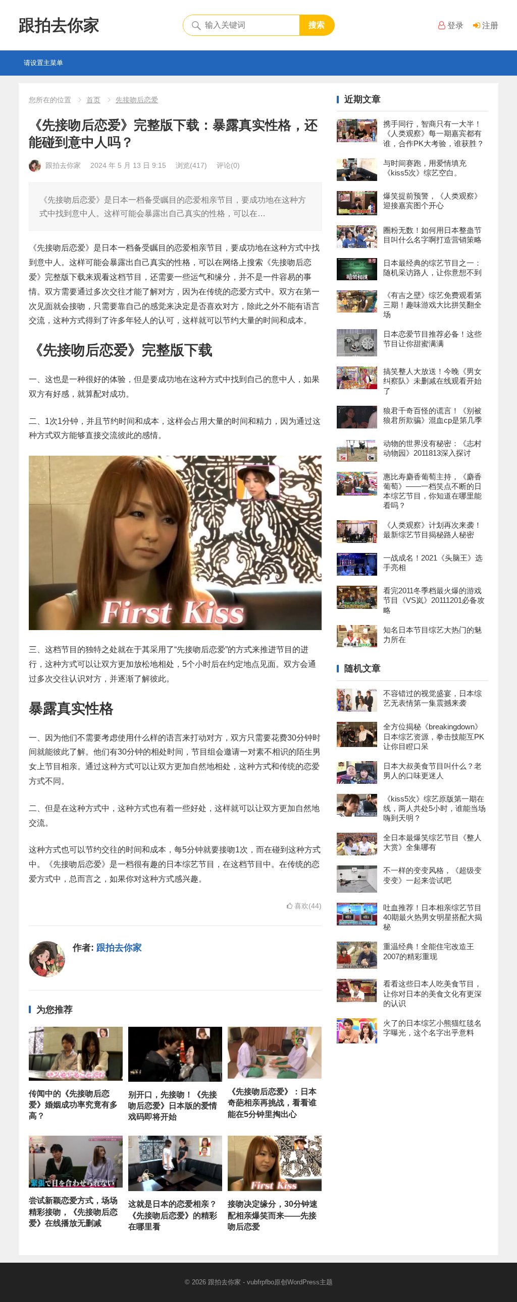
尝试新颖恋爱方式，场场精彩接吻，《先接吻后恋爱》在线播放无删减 (73, 1211)
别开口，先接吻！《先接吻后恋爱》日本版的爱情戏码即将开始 (172, 1106)
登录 (454, 25)
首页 (93, 100)
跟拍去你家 (59, 25)
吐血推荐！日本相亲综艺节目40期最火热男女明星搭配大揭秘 (432, 917)
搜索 (316, 25)
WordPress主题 (310, 1282)
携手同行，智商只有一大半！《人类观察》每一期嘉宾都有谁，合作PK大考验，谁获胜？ (433, 133)
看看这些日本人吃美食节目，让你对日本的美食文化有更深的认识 (432, 993)
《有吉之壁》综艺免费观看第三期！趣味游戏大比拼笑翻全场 (432, 305)
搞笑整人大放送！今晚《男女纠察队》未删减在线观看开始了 (432, 381)
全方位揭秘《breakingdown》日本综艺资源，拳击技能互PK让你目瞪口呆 (433, 736)
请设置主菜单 (43, 63)
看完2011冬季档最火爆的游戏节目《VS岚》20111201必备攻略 (434, 600)
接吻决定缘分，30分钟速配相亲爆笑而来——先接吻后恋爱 (273, 1215)
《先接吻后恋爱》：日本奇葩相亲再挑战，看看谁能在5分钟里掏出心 (272, 1103)
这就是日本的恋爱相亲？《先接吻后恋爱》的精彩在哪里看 (172, 1215)
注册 (489, 25)
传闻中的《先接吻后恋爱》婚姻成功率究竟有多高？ (73, 1105)
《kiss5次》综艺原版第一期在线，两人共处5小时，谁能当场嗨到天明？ (434, 808)
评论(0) (228, 165)
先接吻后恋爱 (137, 100)
